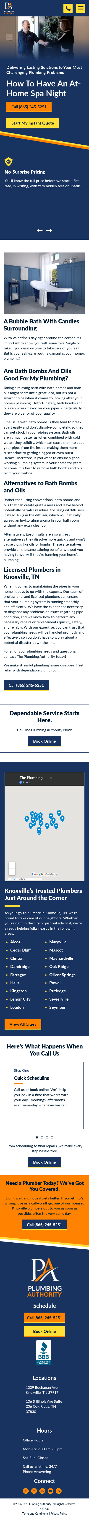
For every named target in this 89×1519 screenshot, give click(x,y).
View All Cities (23, 1024)
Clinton (17, 958)
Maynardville (61, 958)
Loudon (17, 1007)
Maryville (58, 941)
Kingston (18, 990)
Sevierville (59, 999)
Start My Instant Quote (32, 123)
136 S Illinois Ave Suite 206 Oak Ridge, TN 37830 (44, 1406)
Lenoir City (20, 999)
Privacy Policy (58, 1513)
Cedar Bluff (20, 950)
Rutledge (57, 990)
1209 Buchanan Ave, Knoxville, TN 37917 (42, 1390)
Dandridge (20, 966)
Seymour (57, 1007)
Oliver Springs (62, 974)
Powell (55, 982)
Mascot (56, 950)
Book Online (44, 741)
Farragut (18, 974)
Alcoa (15, 941)
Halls (14, 982)
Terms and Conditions (35, 1513)
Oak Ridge (59, 966)
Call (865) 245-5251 (29, 106)
